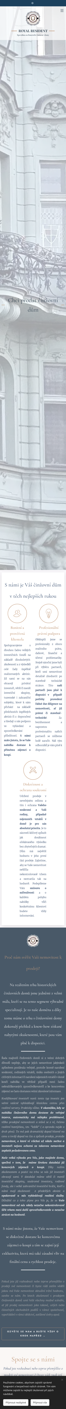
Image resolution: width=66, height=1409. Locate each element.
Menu (62, 10)
